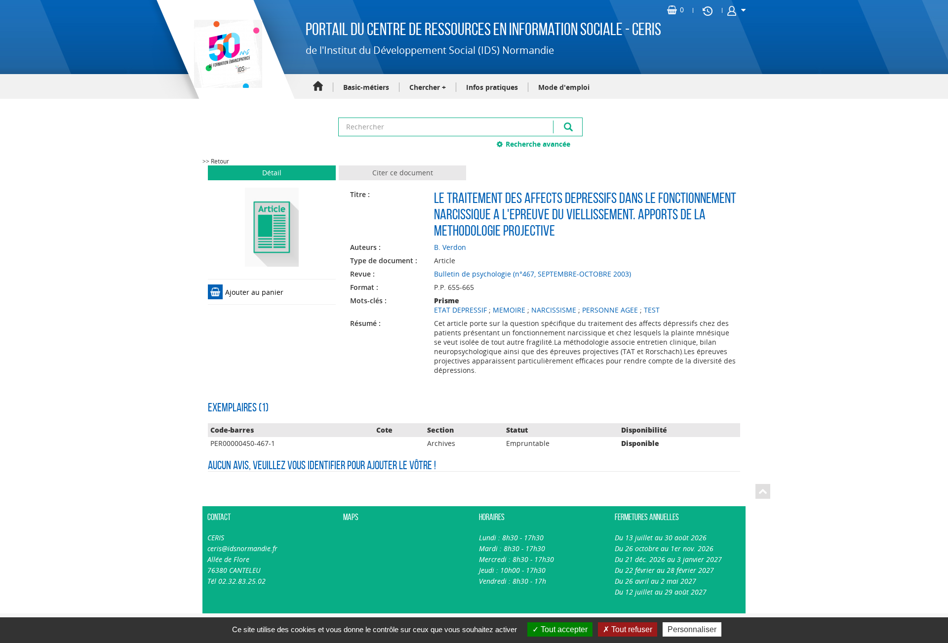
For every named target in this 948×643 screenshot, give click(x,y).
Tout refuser (630, 629)
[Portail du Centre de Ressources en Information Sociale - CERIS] (227, 54)
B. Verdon (450, 247)
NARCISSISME (553, 310)
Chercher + (427, 87)
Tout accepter (563, 629)
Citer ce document (402, 172)
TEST (652, 310)
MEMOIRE (509, 310)
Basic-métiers (366, 87)
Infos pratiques (492, 87)
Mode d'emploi (564, 87)
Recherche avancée (538, 144)
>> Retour (215, 161)
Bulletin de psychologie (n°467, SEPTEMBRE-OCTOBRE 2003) (532, 274)
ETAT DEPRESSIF (460, 310)
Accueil (318, 86)
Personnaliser (692, 629)
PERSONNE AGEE (610, 310)
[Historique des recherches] (707, 10)
